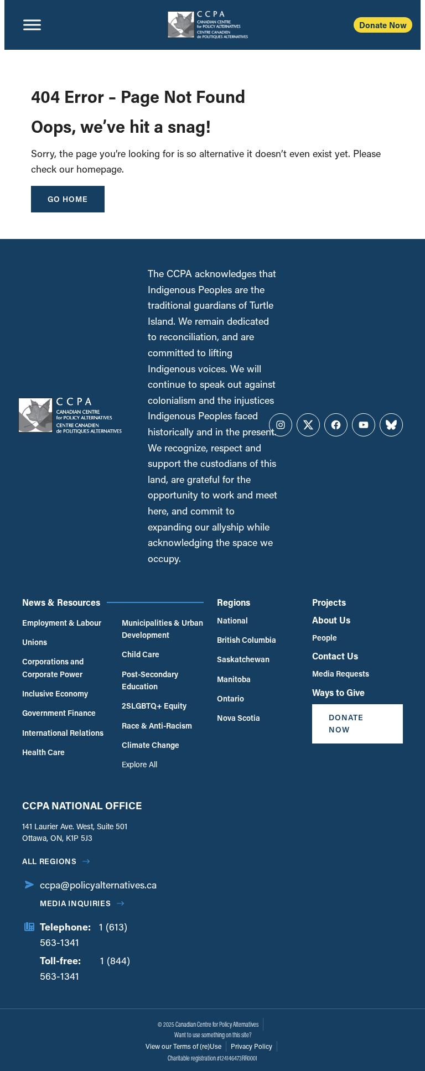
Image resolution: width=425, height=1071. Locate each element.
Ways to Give (338, 692)
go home (68, 199)
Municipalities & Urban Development (162, 628)
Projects (329, 602)
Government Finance (59, 713)
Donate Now (383, 24)
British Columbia (246, 640)
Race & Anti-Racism (157, 725)
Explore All (139, 764)
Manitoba (234, 679)
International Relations (62, 732)
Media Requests (340, 673)
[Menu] (32, 25)
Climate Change (150, 745)
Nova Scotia (238, 718)
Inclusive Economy (55, 693)
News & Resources (61, 602)
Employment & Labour (61, 622)
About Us (331, 620)
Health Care (43, 752)
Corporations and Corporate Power (53, 667)
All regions (49, 861)
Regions (233, 602)
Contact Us (335, 656)
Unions (34, 642)
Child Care (140, 654)
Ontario (230, 698)
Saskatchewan (243, 659)
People (324, 637)
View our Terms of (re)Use (183, 1046)
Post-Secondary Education (150, 680)
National (232, 620)
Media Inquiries (75, 903)
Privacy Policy (251, 1046)
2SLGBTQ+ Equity (154, 705)
